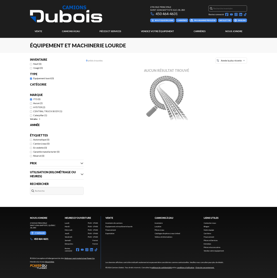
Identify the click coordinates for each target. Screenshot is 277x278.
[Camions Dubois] (66, 14)
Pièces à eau (159, 230)
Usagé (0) (38, 67)
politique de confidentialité (161, 267)
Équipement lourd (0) (43, 78)
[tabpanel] (81, 233)
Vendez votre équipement (157, 31)
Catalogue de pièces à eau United (167, 233)
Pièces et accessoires (212, 247)
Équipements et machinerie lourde (118, 226)
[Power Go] (62, 266)
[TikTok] (245, 14)
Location (158, 226)
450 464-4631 (167, 14)
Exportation (109, 233)
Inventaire (159, 223)
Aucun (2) (38, 103)
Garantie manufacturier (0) (46, 151)
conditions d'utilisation (185, 267)
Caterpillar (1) (40, 115)
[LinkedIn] (240, 14)
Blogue (206, 226)
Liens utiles (211, 217)
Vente (38, 31)
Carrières (200, 31)
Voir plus (34, 119)
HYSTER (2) (39, 107)
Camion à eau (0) (41, 143)
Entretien (207, 244)
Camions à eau (71, 31)
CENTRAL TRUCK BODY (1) (47, 111)
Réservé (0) (38, 155)
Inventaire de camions (114, 223)
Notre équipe (209, 230)
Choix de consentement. (204, 267)
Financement (110, 230)
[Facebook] (227, 14)
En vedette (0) (40, 147)
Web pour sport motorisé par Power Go (79, 258)
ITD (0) (36, 99)
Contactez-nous (210, 223)
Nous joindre (233, 31)
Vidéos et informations (163, 237)
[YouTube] (231, 14)
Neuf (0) (37, 63)
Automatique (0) (41, 139)
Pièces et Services (110, 31)
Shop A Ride (49, 262)
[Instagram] (236, 14)
